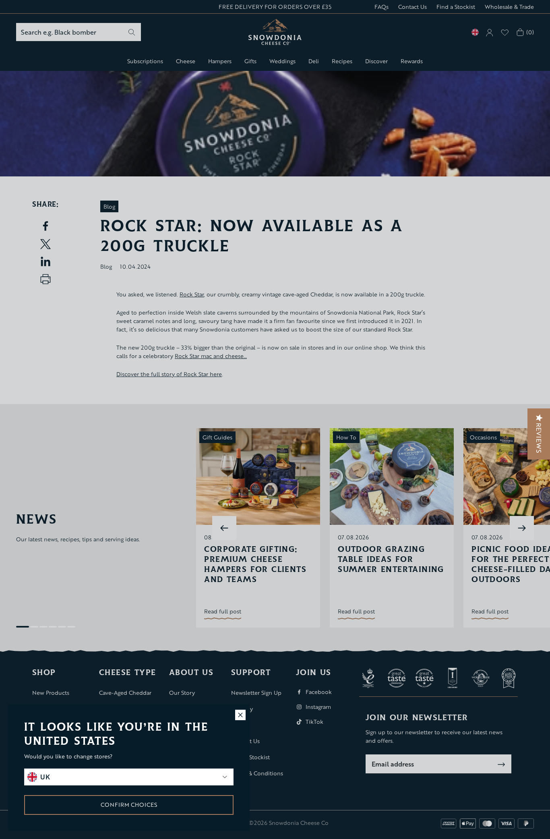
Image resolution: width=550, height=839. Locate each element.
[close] (240, 715)
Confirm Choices (129, 804)
